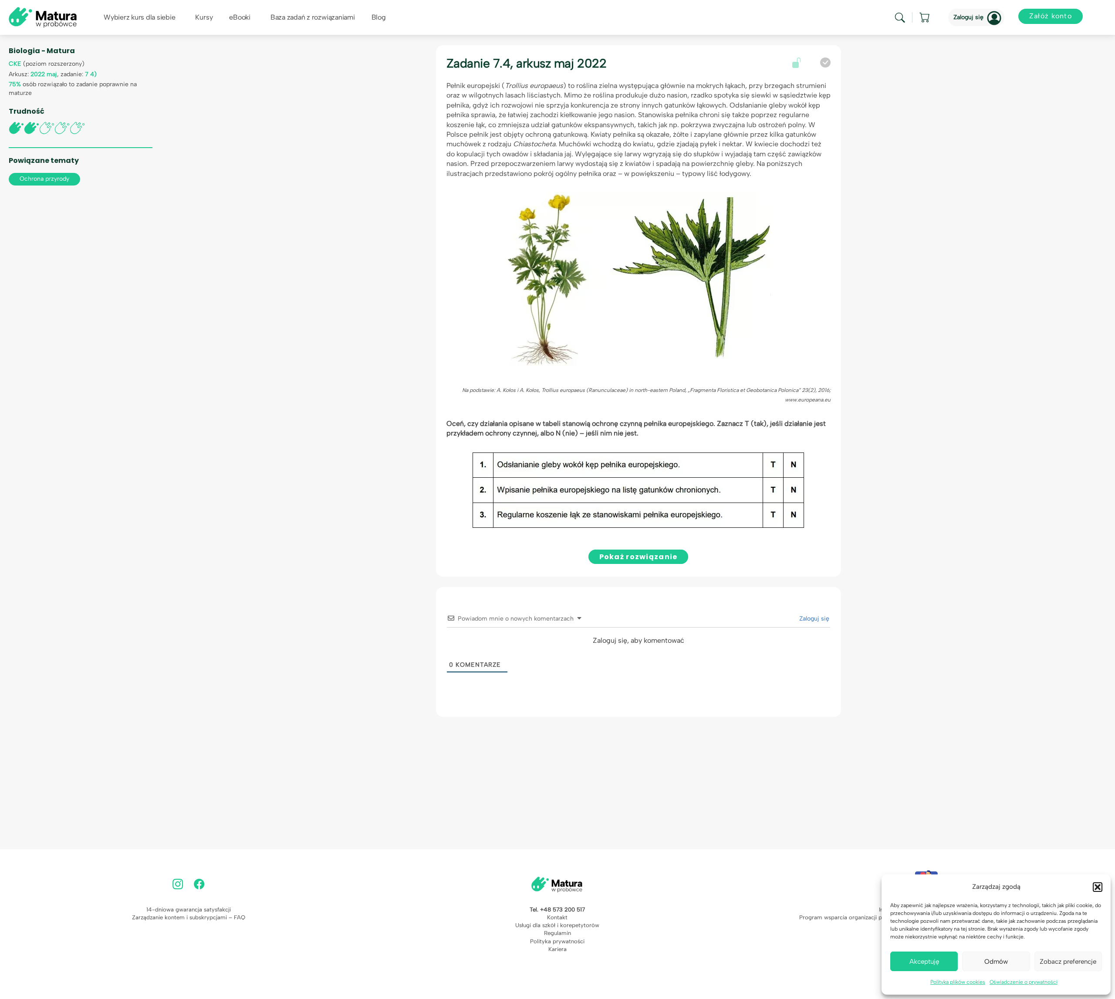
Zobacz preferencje (1068, 961)
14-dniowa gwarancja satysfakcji (188, 909)
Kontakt (557, 917)
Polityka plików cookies (957, 982)
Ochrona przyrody (44, 178)
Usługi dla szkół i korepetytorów (557, 925)
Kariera (557, 949)
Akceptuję (924, 961)
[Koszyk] (925, 17)
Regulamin (557, 933)
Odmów (996, 961)
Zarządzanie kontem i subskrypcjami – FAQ (188, 917)
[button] (1097, 887)
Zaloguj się (968, 17)
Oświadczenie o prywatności (1024, 982)
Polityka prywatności (557, 941)
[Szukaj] (900, 17)
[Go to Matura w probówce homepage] (43, 17)
